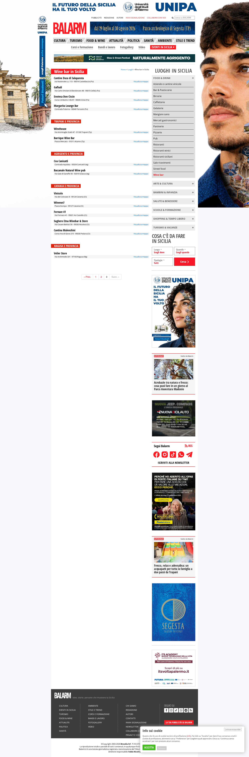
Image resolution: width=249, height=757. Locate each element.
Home (123, 69)
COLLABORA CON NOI (156, 17)
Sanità (62, 730)
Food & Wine (65, 718)
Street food (159, 168)
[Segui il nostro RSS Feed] (191, 710)
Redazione (131, 710)
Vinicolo (58, 193)
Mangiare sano (161, 114)
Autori (129, 714)
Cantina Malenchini (64, 230)
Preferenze (161, 748)
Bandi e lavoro (106, 47)
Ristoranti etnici (161, 150)
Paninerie (158, 126)
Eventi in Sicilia (67, 710)
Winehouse (60, 129)
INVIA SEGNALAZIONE (135, 17)
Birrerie (157, 96)
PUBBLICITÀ (96, 17)
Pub (155, 138)
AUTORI (120, 17)
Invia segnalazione (136, 722)
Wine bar (158, 174)
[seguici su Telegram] (186, 710)
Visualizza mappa (141, 81)
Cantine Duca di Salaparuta (69, 78)
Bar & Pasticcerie (162, 90)
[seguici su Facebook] (166, 710)
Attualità (64, 722)
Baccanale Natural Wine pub (69, 170)
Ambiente (93, 705)
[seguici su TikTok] (176, 710)
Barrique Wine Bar (64, 138)
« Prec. (87, 276)
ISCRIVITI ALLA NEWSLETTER (173, 463)
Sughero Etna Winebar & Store (71, 221)
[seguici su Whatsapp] (181, 710)
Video (141, 47)
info (188, 736)
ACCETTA (149, 747)
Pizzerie (157, 132)
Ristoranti (158, 144)
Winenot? (59, 202)
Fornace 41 (60, 212)
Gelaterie (158, 108)
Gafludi (58, 87)
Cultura (63, 705)
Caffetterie (159, 102)
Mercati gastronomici (165, 120)
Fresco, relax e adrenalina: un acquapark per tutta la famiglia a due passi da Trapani (173, 568)
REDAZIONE (109, 17)
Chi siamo (131, 705)
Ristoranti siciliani (162, 156)
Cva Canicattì (61, 161)
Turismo (63, 714)
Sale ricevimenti (161, 162)
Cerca (183, 262)
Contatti (131, 718)
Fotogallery (126, 47)
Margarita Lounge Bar (66, 106)
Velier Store (60, 253)
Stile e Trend (95, 710)
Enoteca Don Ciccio (64, 96)
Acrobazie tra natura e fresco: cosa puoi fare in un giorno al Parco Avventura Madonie (171, 385)
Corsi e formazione (82, 47)
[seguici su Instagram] (171, 710)
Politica (63, 726)
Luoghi (130, 69)
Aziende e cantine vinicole (167, 84)
